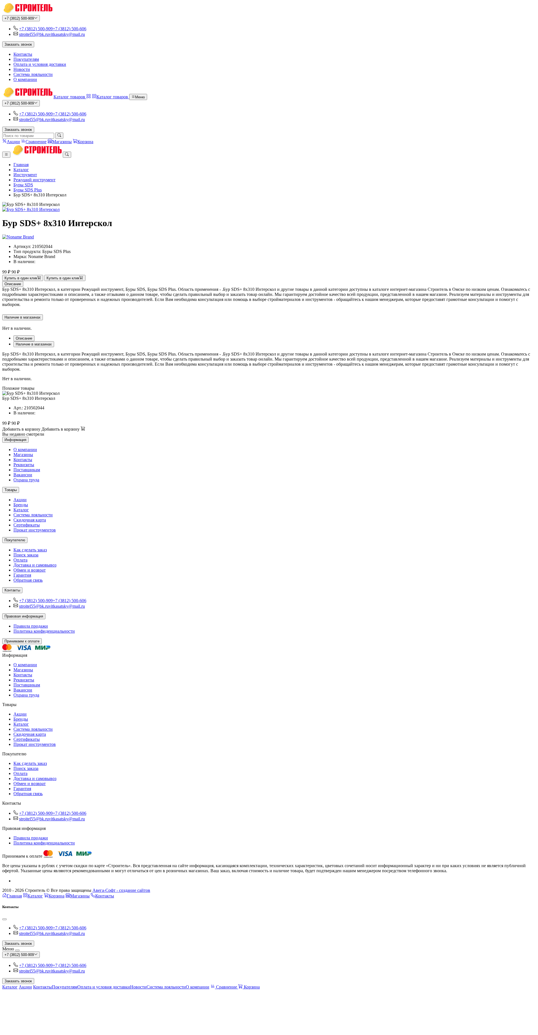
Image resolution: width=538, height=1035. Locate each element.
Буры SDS (23, 184)
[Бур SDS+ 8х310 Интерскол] (269, 209)
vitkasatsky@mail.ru (67, 34)
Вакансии (22, 474)
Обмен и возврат (29, 570)
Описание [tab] (24, 338)
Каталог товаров (70, 96)
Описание (12, 284)
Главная (21, 164)
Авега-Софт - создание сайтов (121, 890)
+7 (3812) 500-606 (69, 28)
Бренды (20, 504)
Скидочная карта (29, 520)
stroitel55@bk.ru (34, 34)
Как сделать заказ (30, 549)
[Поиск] (59, 136)
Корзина (56, 896)
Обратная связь (28, 580)
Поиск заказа (25, 555)
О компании (25, 79)
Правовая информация (23, 616)
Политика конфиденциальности (44, 631)
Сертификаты (26, 525)
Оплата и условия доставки (39, 64)
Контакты (22, 54)
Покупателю (14, 540)
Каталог (21, 169)
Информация (15, 440)
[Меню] (6, 155)
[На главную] (27, 12)
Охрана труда (26, 479)
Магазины (23, 454)
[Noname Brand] (18, 237)
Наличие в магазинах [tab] (34, 344)
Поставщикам (26, 469)
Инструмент (25, 174)
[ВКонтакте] (15, 880)
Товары (10, 490)
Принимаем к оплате (22, 641)
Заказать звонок (18, 44)
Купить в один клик (20, 278)
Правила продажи (30, 626)
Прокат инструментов (34, 530)
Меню (140, 97)
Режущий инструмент (34, 179)
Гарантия (22, 575)
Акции (20, 499)
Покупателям (26, 59)
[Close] (4, 919)
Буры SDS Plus (27, 189)
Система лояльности (33, 74)
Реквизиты (23, 464)
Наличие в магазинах (22, 317)
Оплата (20, 560)
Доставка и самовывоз (34, 565)
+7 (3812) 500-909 (19, 18)
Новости (21, 69)
